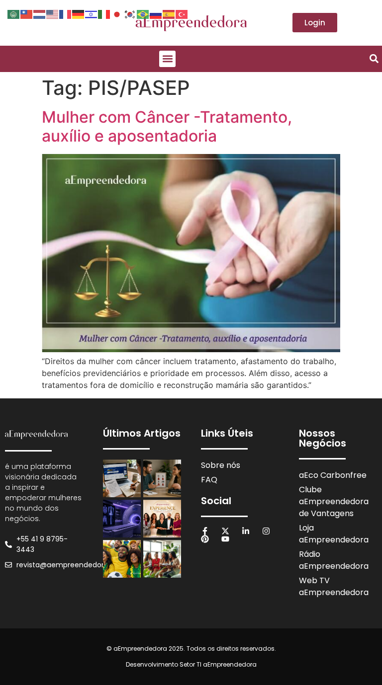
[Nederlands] (39, 13)
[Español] (169, 13)
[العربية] (13, 13)
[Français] (65, 13)
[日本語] (117, 13)
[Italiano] (104, 13)
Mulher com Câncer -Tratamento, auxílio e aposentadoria (167, 126)
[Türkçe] (182, 13)
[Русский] (156, 13)
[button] (167, 59)
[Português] (143, 13)
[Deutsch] (78, 13)
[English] (52, 13)
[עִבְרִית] (91, 13)
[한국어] (130, 13)
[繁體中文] (26, 13)
